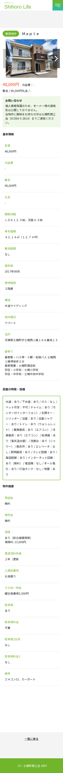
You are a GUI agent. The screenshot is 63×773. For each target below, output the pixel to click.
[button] (56, 58)
